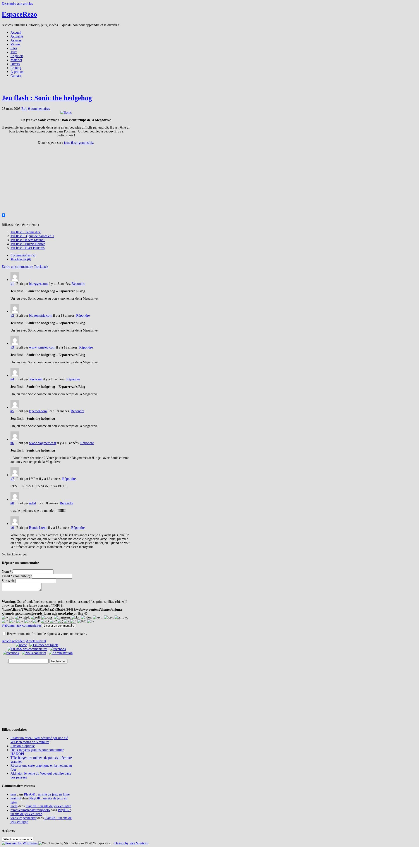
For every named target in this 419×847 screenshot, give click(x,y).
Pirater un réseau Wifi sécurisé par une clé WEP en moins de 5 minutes (39, 740)
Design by (131, 843)
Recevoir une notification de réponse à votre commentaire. (47, 634)
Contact (15, 75)
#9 (12, 527)
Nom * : (7, 571)
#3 (12, 347)
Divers (15, 64)
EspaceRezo (19, 14)
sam (13, 794)
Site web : (8, 580)
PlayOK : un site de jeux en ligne (47, 794)
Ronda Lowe (38, 527)
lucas (13, 806)
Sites (13, 48)
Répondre (78, 283)
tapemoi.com (38, 411)
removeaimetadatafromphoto (30, 810)
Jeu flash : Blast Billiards (27, 248)
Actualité (16, 36)
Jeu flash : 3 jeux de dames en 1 (32, 236)
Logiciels (16, 56)
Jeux (13, 52)
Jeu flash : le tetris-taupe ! (27, 240)
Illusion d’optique (22, 746)
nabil (32, 503)
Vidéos (15, 44)
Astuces (15, 40)
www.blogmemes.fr (42, 443)
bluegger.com (38, 283)
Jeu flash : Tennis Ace (25, 232)
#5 (12, 411)
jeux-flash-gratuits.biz (79, 142)
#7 (12, 479)
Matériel (16, 60)
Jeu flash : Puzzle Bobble (27, 244)
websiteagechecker (23, 818)
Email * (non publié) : (17, 576)
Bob (24, 108)
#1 (12, 283)
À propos (16, 72)
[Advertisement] (209, 86)
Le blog (15, 68)
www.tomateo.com (42, 347)
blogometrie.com (40, 315)
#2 (12, 315)
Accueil (15, 32)
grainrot (15, 798)
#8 (12, 503)
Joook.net (35, 379)
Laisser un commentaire (59, 625)
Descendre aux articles (17, 3)
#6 (12, 443)
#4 (12, 379)
